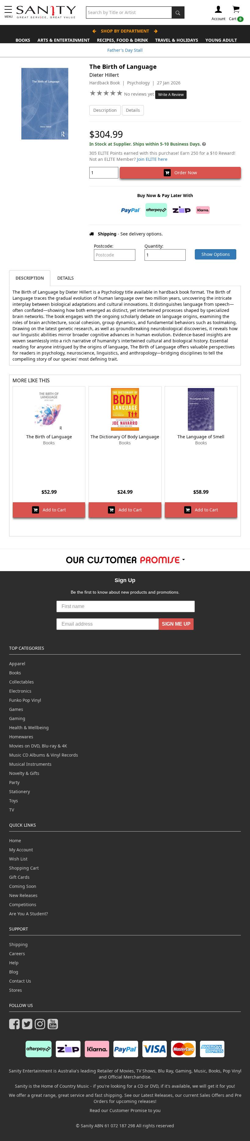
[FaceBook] (15, 1027)
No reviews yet (139, 94)
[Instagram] (41, 1027)
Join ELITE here (152, 159)
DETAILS (65, 278)
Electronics (20, 691)
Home (15, 840)
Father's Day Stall (125, 50)
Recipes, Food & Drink (122, 40)
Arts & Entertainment (64, 40)
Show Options (216, 254)
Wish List (18, 859)
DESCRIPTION (30, 278)
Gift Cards (19, 877)
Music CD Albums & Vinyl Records (43, 755)
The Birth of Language (49, 437)
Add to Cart (52, 510)
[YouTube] (54, 1027)
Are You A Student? (28, 914)
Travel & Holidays (176, 40)
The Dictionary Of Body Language (125, 437)
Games (16, 709)
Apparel (17, 663)
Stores (15, 990)
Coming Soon (22, 886)
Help (14, 963)
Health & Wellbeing (29, 727)
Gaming (17, 718)
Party (14, 782)
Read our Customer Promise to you (125, 1110)
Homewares (21, 737)
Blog (13, 972)
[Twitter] (28, 1027)
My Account (21, 850)
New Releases (23, 895)
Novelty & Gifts (24, 773)
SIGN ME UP (176, 624)
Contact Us (20, 981)
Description (105, 110)
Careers (17, 953)
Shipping (18, 944)
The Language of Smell (200, 437)
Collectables (21, 682)
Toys (13, 801)
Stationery (19, 791)
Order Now (184, 172)
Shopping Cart (24, 868)
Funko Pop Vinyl (25, 700)
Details (133, 110)
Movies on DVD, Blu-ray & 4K (38, 746)
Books (23, 40)
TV (11, 810)
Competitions (22, 904)
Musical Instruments (30, 764)
